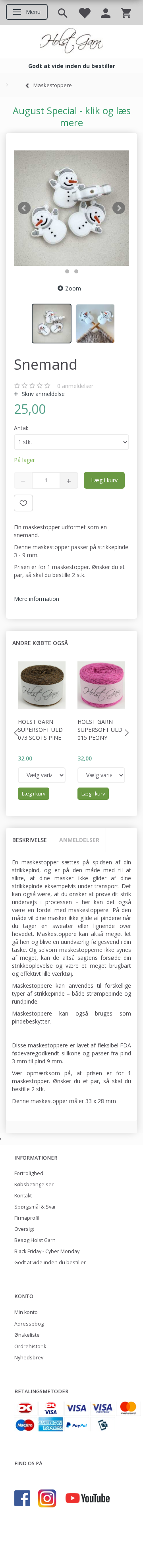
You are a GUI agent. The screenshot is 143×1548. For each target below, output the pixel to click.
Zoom (73, 288)
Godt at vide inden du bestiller (50, 1262)
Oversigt (24, 1229)
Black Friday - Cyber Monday (46, 1251)
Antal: (21, 428)
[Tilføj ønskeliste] (23, 503)
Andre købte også (40, 643)
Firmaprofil (26, 1218)
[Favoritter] (84, 12)
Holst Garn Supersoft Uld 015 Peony (99, 729)
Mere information (36, 598)
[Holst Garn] (71, 41)
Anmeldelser (79, 840)
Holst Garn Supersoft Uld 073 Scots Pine (40, 729)
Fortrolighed (28, 1173)
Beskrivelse (29, 840)
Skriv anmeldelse (42, 394)
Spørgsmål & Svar (35, 1206)
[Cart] (126, 12)
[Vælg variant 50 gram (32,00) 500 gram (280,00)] (42, 775)
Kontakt (23, 1195)
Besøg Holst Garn (35, 1240)
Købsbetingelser (34, 1184)
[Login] (105, 12)
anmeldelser (75, 386)
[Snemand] (71, 208)
